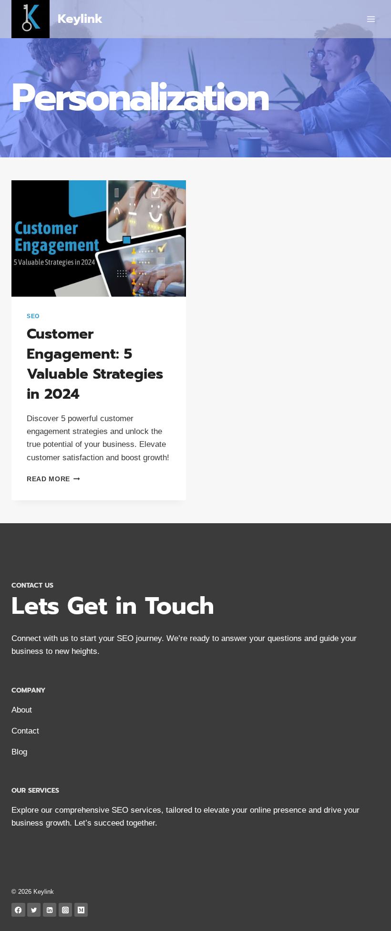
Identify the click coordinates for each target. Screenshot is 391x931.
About (21, 709)
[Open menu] (371, 18)
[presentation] (98, 238)
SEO (33, 316)
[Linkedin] (50, 910)
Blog (19, 751)
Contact (25, 730)
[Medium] (81, 910)
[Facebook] (18, 910)
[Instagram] (65, 910)
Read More (53, 479)
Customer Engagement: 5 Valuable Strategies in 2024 (95, 364)
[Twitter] (34, 910)
